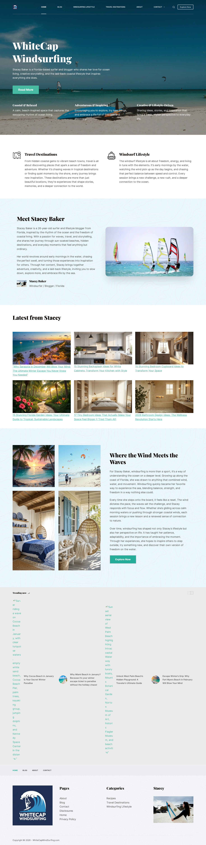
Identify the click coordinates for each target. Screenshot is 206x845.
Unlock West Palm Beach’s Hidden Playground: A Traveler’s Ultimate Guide (129, 680)
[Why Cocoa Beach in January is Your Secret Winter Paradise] (17, 680)
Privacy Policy (68, 819)
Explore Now (185, 7)
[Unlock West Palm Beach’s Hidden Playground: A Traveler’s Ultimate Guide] (109, 680)
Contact (158, 7)
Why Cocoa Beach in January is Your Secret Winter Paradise (39, 680)
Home (43, 7)
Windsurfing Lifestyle (84, 7)
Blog (59, 7)
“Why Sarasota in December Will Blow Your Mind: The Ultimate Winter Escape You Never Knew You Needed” (42, 370)
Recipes (111, 798)
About (139, 7)
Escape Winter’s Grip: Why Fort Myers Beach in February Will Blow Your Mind (178, 680)
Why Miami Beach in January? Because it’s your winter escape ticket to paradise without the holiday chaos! (85, 679)
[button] (150, 251)
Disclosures (66, 810)
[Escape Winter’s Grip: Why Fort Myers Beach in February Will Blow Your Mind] (155, 680)
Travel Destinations (115, 7)
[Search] (174, 7)
